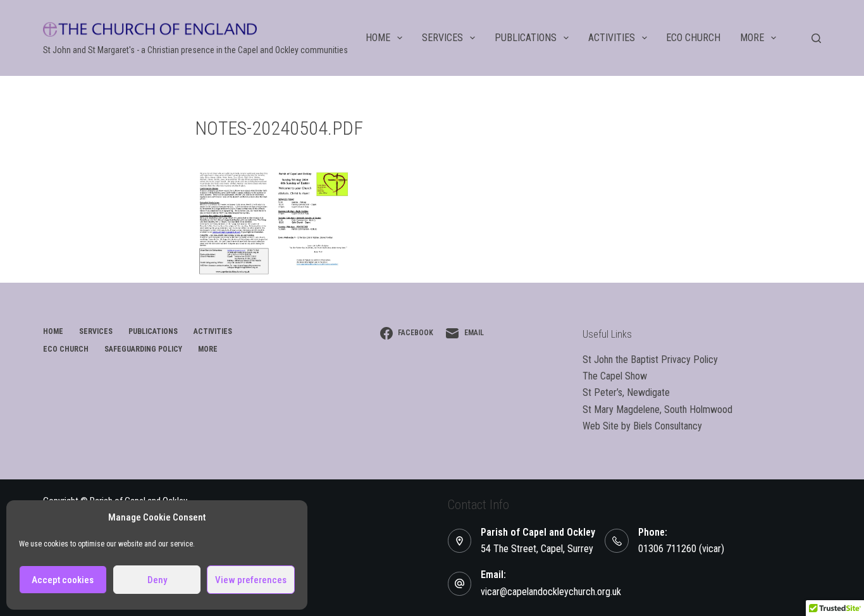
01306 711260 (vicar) (681, 549)
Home (378, 38)
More (752, 38)
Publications (526, 38)
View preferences (251, 580)
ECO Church (693, 38)
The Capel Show (615, 376)
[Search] (816, 38)
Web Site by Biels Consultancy (642, 426)
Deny (157, 580)
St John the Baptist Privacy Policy (650, 360)
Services (442, 38)
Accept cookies (63, 580)
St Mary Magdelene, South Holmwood (657, 409)
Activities (611, 38)
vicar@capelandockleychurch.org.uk (551, 592)
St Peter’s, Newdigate (626, 392)
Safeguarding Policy (143, 349)
